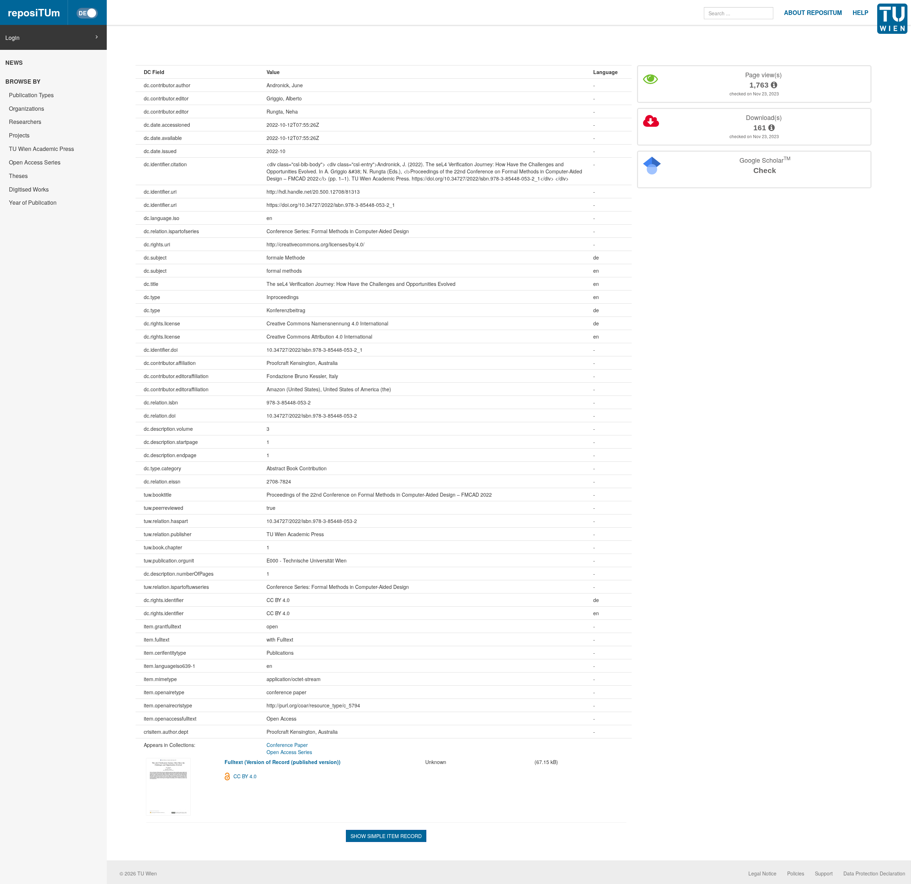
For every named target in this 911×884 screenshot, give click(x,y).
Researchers (25, 121)
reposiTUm (34, 12)
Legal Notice (762, 873)
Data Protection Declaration (874, 873)
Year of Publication (33, 202)
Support (824, 873)
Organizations (26, 108)
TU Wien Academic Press (41, 149)
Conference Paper (287, 744)
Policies (795, 873)
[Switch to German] (87, 13)
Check (764, 170)
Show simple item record (386, 835)
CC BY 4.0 (245, 776)
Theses (18, 176)
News (14, 62)
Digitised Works (29, 189)
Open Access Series (34, 162)
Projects (19, 135)
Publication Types (31, 95)
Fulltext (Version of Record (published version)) (283, 761)
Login (12, 38)
